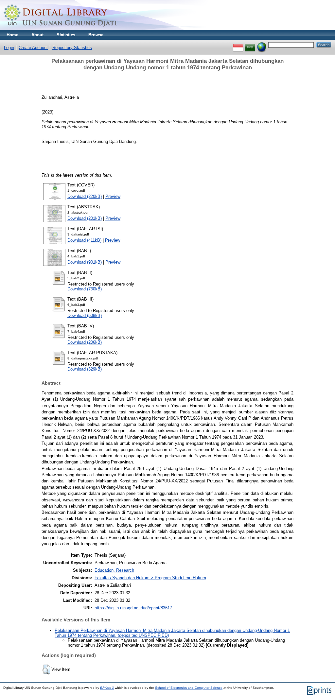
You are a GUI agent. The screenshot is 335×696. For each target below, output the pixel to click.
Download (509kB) (84, 315)
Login (9, 47)
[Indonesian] (238, 44)
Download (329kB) (84, 369)
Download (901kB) (84, 262)
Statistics (66, 34)
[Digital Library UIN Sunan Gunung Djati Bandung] (60, 28)
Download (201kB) (84, 218)
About (37, 34)
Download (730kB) (84, 289)
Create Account (33, 47)
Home (12, 34)
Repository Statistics (72, 47)
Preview (112, 196)
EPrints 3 (107, 687)
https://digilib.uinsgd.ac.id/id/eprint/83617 (133, 607)
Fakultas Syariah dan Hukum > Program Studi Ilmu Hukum (150, 577)
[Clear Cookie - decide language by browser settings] (261, 44)
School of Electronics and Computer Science (188, 687)
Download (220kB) (84, 196)
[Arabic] (250, 44)
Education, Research (114, 570)
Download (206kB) (84, 342)
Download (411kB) (84, 240)
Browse (95, 34)
